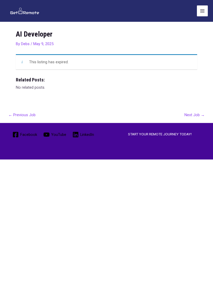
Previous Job (22, 115)
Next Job (194, 115)
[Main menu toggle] (202, 10)
